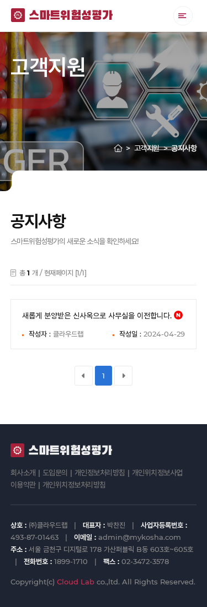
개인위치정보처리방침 (74, 485)
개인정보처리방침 (100, 473)
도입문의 (55, 473)
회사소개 (23, 473)
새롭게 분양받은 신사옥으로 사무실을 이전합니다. (97, 316)
